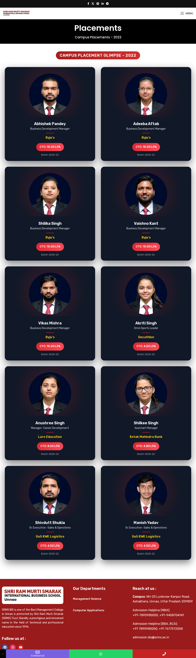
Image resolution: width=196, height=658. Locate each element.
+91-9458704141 (171, 615)
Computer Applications (88, 610)
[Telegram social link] (107, 3)
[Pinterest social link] (97, 3)
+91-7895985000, (146, 615)
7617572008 (174, 629)
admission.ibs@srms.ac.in (151, 637)
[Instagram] (13, 647)
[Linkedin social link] (102, 3)
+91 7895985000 (145, 629)
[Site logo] (16, 13)
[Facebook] (5, 647)
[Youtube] (21, 647)
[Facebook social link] (88, 3)
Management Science (87, 599)
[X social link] (92, 3)
